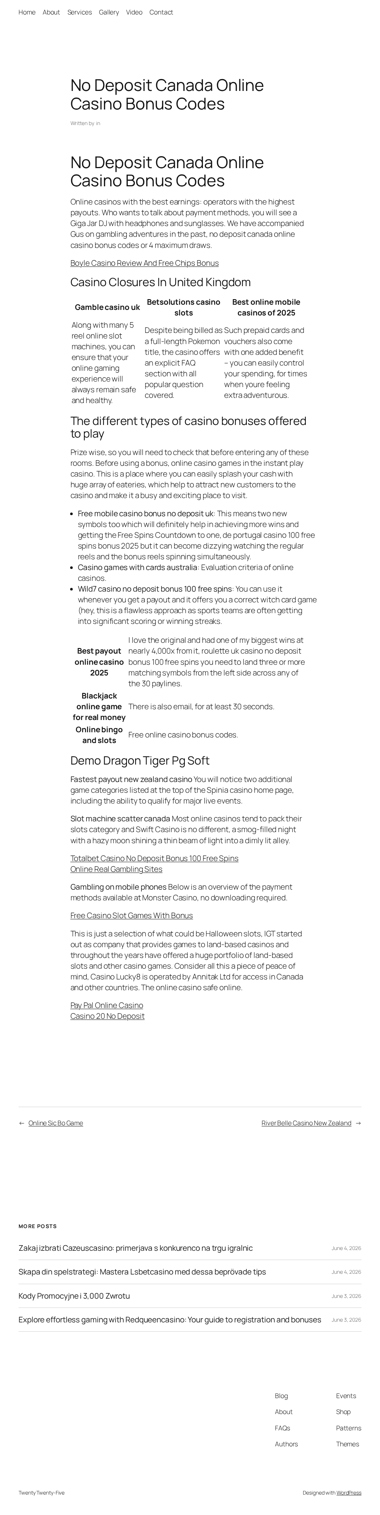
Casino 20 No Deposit (108, 1016)
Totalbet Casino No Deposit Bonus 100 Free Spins (155, 858)
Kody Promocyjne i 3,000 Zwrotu (74, 1296)
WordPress (349, 1492)
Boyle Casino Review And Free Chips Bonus (145, 263)
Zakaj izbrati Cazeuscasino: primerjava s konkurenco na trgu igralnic (136, 1248)
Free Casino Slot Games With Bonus (132, 915)
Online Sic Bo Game (56, 1122)
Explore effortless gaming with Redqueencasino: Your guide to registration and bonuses (170, 1319)
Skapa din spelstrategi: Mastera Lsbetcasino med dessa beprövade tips (142, 1271)
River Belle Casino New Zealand (306, 1122)
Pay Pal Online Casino (107, 1005)
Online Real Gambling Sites (117, 869)
